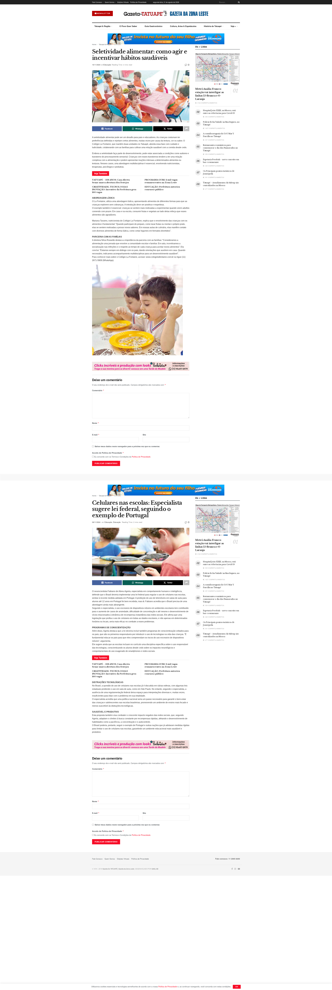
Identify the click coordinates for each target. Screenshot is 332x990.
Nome (95, 423)
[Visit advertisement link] (166, 38)
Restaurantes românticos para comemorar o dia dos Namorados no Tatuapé (220, 148)
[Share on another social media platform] (186, 128)
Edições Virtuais (123, 2)
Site (144, 434)
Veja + (233, 26)
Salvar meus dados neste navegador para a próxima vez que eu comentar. (127, 446)
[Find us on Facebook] (232, 868)
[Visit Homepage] (166, 13)
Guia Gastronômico (153, 26)
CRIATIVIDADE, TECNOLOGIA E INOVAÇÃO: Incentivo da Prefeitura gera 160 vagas (114, 189)
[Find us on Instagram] (235, 868)
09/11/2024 (96, 522)
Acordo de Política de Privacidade (108, 452)
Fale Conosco (97, 2)
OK (236, 987)
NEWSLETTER (103, 13)
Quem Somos (109, 2)
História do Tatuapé (213, 26)
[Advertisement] (217, 214)
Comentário (98, 390)
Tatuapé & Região (102, 26)
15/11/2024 (96, 64)
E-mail (95, 434)
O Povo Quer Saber (128, 26)
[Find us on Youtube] (239, 868)
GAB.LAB (155, 869)
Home (94, 44)
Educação (117, 44)
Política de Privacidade (138, 2)
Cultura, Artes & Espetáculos (183, 26)
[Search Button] (238, 2)
